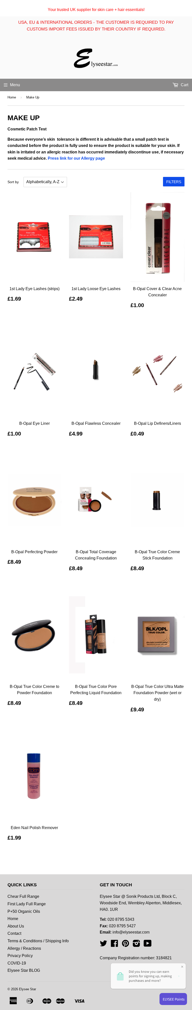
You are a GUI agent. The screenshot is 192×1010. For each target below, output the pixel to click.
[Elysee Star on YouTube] (148, 945)
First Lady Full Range (27, 904)
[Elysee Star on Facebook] (114, 945)
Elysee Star (27, 989)
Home (12, 97)
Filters (173, 182)
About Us (16, 926)
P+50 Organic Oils (24, 911)
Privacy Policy (20, 956)
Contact (14, 933)
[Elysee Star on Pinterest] (125, 945)
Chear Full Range (23, 896)
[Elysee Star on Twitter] (103, 945)
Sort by (13, 182)
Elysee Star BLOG (24, 970)
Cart (184, 85)
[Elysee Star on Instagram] (136, 945)
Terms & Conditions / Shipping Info (38, 941)
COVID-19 (17, 963)
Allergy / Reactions (24, 948)
